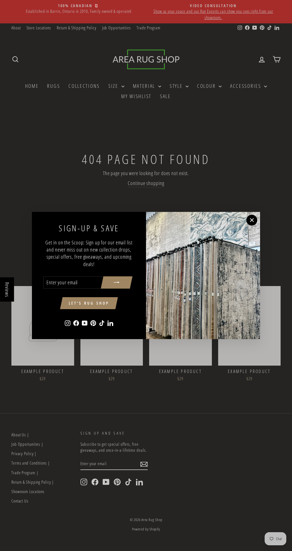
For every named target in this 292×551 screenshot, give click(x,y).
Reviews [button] (7, 289)
